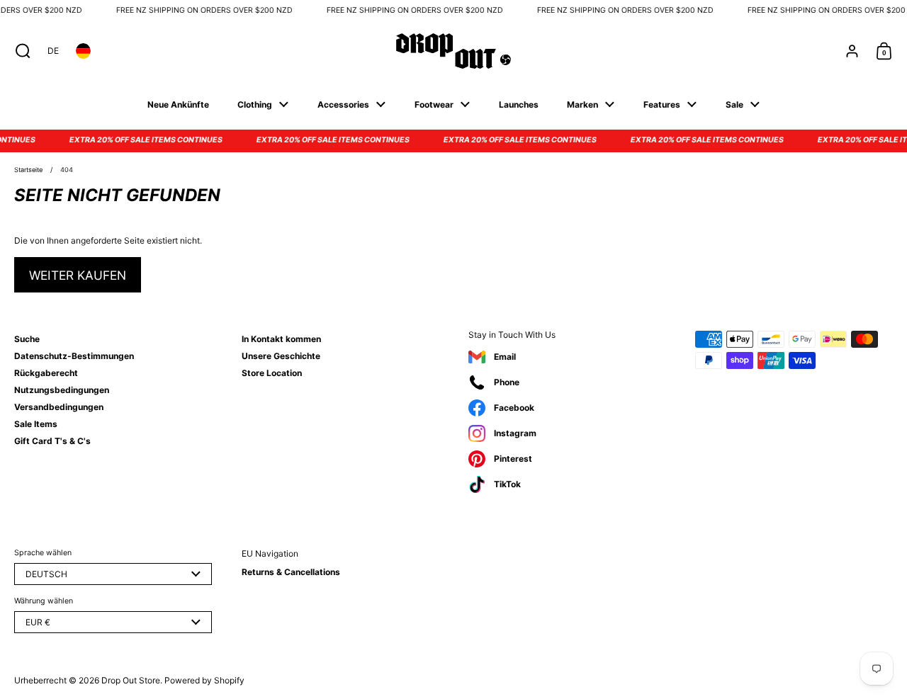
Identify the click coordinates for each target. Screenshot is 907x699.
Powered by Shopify (204, 680)
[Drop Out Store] (453, 51)
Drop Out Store (130, 680)
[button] (19, 51)
